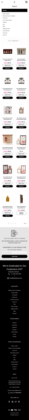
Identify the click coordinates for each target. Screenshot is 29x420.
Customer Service (14, 299)
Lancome (5, 32)
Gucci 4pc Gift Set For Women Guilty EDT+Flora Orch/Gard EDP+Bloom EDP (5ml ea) (7, 60)
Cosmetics (14, 325)
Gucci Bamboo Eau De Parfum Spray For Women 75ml (8, 119)
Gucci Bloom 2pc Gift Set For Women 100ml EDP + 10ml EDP (21, 119)
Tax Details (14, 295)
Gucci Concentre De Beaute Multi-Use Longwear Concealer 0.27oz (21, 207)
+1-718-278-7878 (16, 274)
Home (14, 334)
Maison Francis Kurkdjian (9, 16)
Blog (14, 311)
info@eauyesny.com (16, 278)
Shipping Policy (14, 308)
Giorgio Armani (6, 28)
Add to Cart (7, 65)
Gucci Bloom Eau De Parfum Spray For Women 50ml (21, 178)
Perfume (14, 322)
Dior (4, 24)
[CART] (26, 1)
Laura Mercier (6, 30)
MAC (4, 26)
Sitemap (14, 313)
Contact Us (14, 297)
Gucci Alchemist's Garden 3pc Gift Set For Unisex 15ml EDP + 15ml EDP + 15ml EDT (21, 60)
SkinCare (14, 327)
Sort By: (9, 40)
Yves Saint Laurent (7, 20)
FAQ (14, 304)
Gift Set (14, 336)
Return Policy (14, 306)
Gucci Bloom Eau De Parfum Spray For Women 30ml (7, 178)
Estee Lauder (6, 13)
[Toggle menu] (2, 2)
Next (25, 223)
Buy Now (8, 68)
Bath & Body (14, 332)
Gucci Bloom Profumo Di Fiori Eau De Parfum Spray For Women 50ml (8, 207)
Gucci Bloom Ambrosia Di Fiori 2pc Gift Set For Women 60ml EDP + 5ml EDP (8, 148)
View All (5, 35)
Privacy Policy (14, 292)
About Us (14, 301)
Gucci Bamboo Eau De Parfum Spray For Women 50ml (8, 89)
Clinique (5, 22)
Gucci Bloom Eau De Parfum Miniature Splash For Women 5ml (21, 148)
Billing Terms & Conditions (14, 290)
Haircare (14, 329)
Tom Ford (5, 18)
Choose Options (21, 213)
